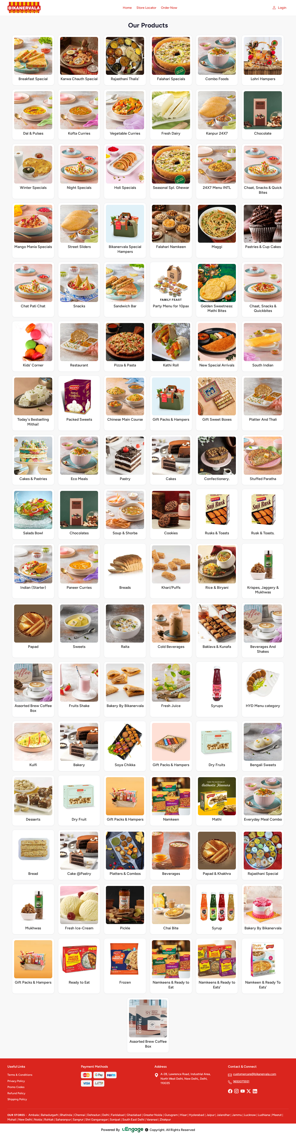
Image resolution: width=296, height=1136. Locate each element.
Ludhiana (264, 1115)
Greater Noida (152, 1115)
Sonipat (115, 1119)
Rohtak (48, 1119)
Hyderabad (196, 1115)
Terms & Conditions (19, 1074)
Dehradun (93, 1115)
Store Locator (146, 8)
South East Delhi (133, 1119)
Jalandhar (223, 1115)
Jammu (237, 1115)
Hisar (183, 1115)
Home (127, 8)
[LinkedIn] (255, 1091)
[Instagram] (236, 1091)
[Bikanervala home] (62, 8)
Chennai (79, 1115)
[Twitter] (249, 1091)
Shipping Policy (17, 1099)
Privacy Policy (16, 1081)
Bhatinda (66, 1115)
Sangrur (78, 1119)
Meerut (277, 1115)
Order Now (169, 8)
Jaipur (210, 1115)
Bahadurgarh (49, 1115)
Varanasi (152, 1119)
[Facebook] (230, 1091)
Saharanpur (63, 1119)
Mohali (11, 1119)
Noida (38, 1119)
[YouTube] (242, 1091)
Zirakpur (165, 1119)
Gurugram (171, 1115)
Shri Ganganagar (96, 1119)
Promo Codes (16, 1087)
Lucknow (250, 1115)
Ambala (33, 1115)
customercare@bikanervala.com (254, 1074)
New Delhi (25, 1119)
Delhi (105, 1115)
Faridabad (118, 1115)
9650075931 (241, 1081)
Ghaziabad (134, 1115)
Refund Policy (16, 1093)
